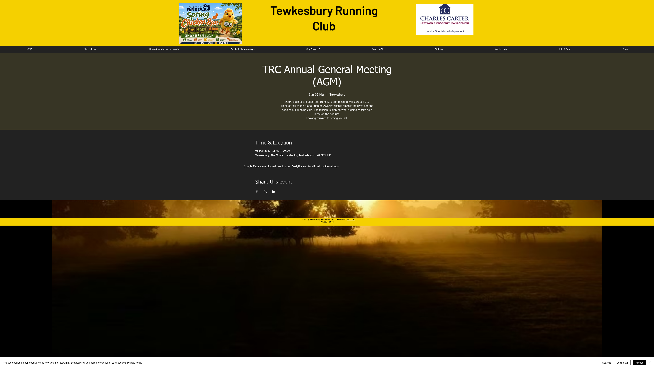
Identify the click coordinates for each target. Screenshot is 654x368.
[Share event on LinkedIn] (273, 191)
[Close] (650, 362)
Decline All (622, 362)
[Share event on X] (265, 191)
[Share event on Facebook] (257, 191)
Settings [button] (606, 362)
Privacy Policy (134, 362)
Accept (639, 362)
